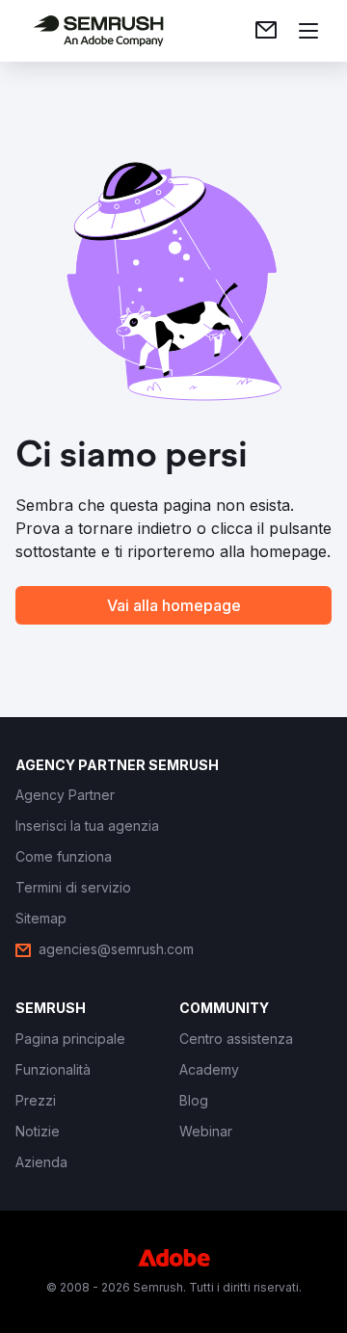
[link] (266, 30)
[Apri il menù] (308, 31)
